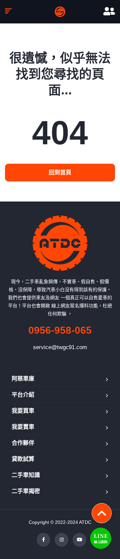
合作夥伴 (23, 443)
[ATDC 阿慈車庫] (60, 11)
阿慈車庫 (23, 379)
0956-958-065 (60, 330)
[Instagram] (61, 540)
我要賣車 (23, 427)
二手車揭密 (26, 491)
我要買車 (23, 411)
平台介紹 (23, 395)
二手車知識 (26, 475)
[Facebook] (43, 540)
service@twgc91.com (60, 347)
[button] (60, 172)
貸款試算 (23, 459)
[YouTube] (79, 540)
